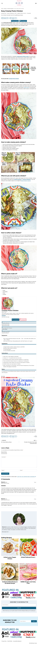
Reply (35, 482)
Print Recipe (23, 20)
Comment (4, 457)
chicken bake (26, 87)
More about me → (5, 531)
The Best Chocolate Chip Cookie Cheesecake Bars (30, 442)
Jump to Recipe (15, 20)
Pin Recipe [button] (23, 319)
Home (2, 8)
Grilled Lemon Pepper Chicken (10, 558)
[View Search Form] (2, 3)
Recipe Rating (4, 452)
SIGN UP (19, 607)
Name (3, 470)
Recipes (5, 8)
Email (21, 470)
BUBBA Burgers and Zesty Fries (28, 582)
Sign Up (34, 621)
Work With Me (9, 641)
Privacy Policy (4, 641)
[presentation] (10, 547)
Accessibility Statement (17, 641)
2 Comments (29, 13)
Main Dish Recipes (10, 8)
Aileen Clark (4, 13)
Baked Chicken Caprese (26, 180)
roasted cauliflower (27, 179)
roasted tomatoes (17, 179)
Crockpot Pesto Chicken (14, 78)
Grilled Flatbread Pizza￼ (28, 557)
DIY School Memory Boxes (6, 441)
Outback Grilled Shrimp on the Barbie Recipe (10, 582)
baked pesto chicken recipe (23, 56)
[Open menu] (36, 3)
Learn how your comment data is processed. (26, 476)
